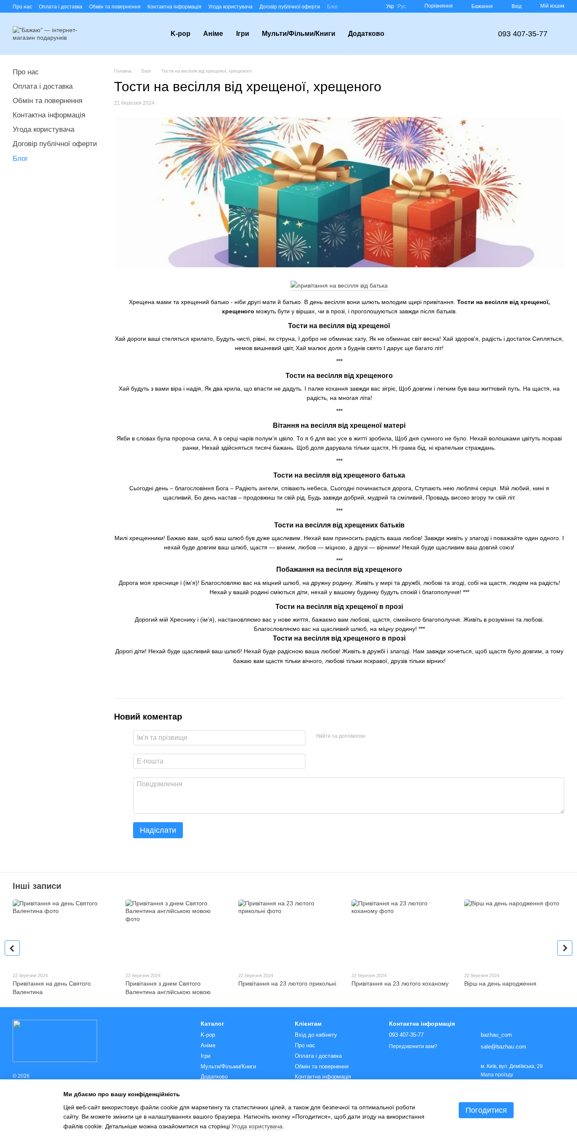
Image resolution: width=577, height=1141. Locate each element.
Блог (332, 7)
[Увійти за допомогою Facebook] (375, 736)
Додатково (366, 33)
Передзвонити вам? (413, 1046)
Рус (401, 6)
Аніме (213, 33)
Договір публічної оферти (289, 7)
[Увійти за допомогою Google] (388, 736)
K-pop (181, 33)
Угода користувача (230, 7)
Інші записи (37, 886)
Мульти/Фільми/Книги (298, 33)
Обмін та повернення (115, 7)
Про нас (22, 7)
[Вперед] (564, 948)
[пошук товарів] (406, 34)
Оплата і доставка (60, 7)
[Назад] (12, 948)
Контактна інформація (174, 7)
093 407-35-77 (522, 34)
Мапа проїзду (497, 1075)
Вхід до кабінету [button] (316, 1035)
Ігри (242, 33)
